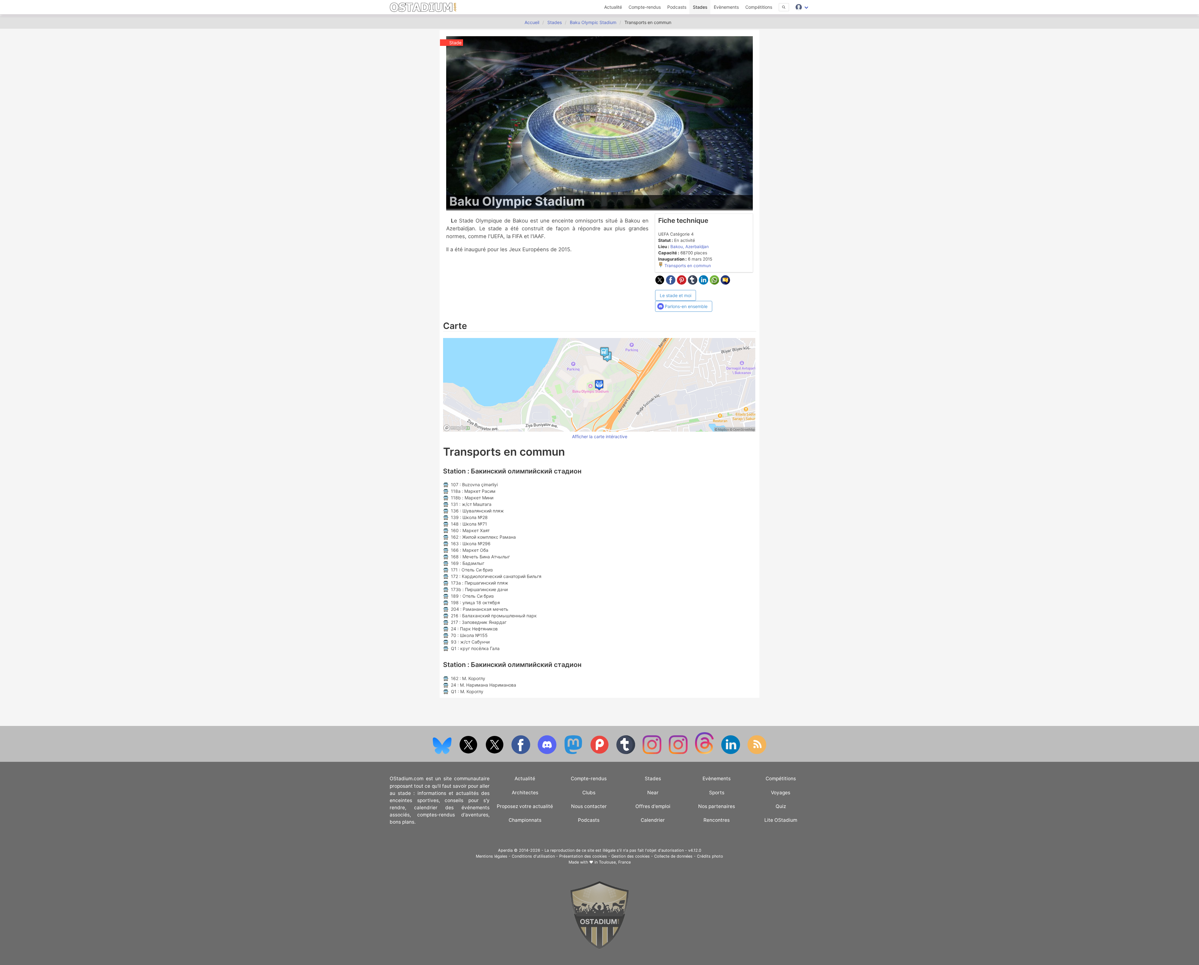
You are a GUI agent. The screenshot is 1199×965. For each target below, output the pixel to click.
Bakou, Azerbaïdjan (689, 246)
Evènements (726, 7)
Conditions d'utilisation (533, 856)
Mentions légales (491, 856)
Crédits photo (710, 856)
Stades (700, 7)
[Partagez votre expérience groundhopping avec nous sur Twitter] (469, 752)
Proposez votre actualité (525, 806)
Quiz (781, 806)
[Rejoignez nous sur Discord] (548, 752)
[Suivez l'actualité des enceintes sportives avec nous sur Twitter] (495, 752)
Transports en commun (687, 265)
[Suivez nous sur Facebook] (521, 752)
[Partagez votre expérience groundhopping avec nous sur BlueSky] (443, 752)
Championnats (525, 820)
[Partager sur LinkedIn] (704, 283)
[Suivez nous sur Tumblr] (626, 752)
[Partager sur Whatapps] (715, 283)
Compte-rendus (645, 7)
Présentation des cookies (583, 856)
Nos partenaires (716, 806)
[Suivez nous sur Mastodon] (574, 752)
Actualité (613, 7)
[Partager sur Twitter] (660, 283)
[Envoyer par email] (725, 283)
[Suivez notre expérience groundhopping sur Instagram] (653, 752)
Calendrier (653, 820)
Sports (716, 793)
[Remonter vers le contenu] (599, 948)
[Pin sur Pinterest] (682, 283)
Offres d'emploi (652, 806)
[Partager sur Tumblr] (693, 283)
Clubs (588, 793)
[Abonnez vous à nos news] (757, 752)
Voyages (780, 793)
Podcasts (676, 7)
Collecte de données (673, 856)
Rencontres (716, 820)
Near (653, 793)
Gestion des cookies (630, 856)
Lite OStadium (780, 820)
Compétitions (758, 7)
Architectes (525, 793)
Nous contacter (589, 806)
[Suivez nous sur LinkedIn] (731, 752)
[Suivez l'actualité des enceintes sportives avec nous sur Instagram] (679, 752)
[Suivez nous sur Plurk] (600, 752)
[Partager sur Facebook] (671, 283)
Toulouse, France (615, 862)
